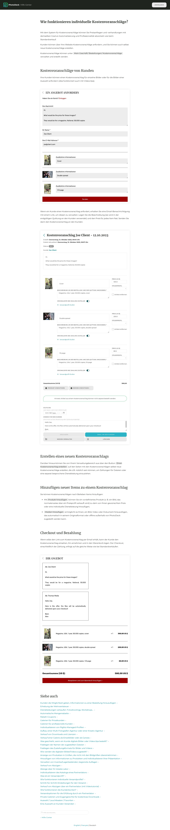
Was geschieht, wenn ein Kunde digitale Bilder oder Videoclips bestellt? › (74, 741)
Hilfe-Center (20, 5)
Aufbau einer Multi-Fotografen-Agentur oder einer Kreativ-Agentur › (72, 731)
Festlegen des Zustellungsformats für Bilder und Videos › (67, 748)
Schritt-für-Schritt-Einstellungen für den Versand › (63, 783)
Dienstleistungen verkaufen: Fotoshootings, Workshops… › (67, 710)
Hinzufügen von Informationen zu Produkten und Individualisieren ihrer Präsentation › (81, 758)
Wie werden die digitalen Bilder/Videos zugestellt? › (64, 752)
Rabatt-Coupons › (48, 717)
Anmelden (159, 5)
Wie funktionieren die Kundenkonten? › (59, 790)
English (77, 825)
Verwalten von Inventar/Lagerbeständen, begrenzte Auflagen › (69, 762)
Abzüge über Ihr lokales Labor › (55, 769)
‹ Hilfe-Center (46, 817)
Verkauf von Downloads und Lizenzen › (58, 734)
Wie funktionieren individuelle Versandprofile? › (62, 779)
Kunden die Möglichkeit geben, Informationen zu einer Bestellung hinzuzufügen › (78, 703)
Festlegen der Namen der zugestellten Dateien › (63, 745)
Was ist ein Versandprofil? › (53, 776)
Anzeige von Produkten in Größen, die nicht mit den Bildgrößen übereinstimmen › (79, 755)
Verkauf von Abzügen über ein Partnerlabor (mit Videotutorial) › (70, 786)
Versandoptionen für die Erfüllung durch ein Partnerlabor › (68, 793)
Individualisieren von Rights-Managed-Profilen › (62, 727)
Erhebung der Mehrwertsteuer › (55, 706)
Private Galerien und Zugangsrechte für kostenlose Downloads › (70, 797)
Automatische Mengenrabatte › (55, 713)
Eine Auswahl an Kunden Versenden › (58, 804)
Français (84, 825)
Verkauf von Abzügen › (51, 765)
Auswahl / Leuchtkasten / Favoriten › (57, 800)
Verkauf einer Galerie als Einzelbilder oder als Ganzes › (65, 738)
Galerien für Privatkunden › (53, 720)
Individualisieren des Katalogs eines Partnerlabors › (64, 772)
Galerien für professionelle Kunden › (57, 724)
